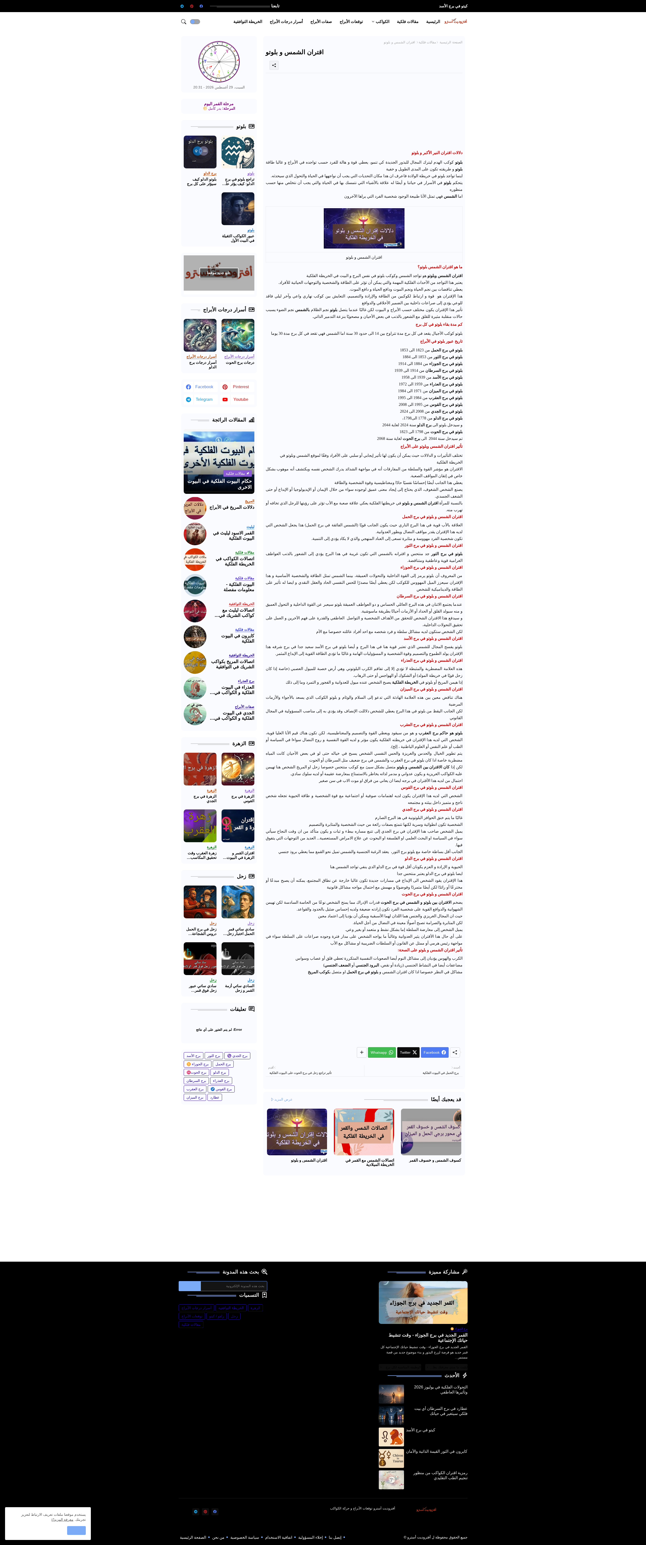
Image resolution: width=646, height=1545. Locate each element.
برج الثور (213, 1056)
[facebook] (201, 6)
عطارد (214, 1097)
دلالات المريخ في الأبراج (231, 507)
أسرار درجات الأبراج (286, 21)
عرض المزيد (283, 1099)
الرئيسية (433, 21)
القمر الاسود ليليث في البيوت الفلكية (233, 535)
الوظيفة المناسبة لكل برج (403, 1367)
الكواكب (382, 21)
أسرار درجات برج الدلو (203, 364)
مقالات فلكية (408, 21)
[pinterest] (191, 6)
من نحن (218, 1537)
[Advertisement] (364, 112)
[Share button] (362, 1052)
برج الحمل (223, 1064)
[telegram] (182, 6)
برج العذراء (221, 1081)
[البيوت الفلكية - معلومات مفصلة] (195, 585)
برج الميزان (194, 1097)
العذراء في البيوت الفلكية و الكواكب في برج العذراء (234, 690)
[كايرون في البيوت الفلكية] (195, 636)
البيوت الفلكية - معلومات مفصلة (239, 587)
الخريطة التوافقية (247, 21)
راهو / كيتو (216, 1316)
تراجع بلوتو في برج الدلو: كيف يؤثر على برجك (238, 181)
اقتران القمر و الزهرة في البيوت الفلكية (240, 855)
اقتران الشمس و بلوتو (309, 1160)
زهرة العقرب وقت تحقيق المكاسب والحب (202, 855)
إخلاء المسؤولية (310, 1537)
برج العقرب (195, 1089)
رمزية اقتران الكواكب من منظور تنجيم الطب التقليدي (440, 1475)
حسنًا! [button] (76, 1530)
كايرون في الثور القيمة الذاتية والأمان (438, 6)
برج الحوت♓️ (196, 1072)
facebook (204, 387)
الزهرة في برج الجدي (205, 798)
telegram (204, 399)
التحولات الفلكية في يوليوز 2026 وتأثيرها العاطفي (441, 1389)
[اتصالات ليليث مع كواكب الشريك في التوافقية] (195, 611)
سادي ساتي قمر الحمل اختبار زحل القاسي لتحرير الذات (240, 931)
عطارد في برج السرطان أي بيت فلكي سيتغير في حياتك (441, 1411)
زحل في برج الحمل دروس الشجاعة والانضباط (201, 931)
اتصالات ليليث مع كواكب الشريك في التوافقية (236, 613)
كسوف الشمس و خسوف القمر (435, 1160)
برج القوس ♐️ (221, 1089)
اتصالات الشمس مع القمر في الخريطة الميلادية (369, 1162)
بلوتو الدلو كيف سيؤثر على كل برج (202, 181)
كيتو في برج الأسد (420, 1430)
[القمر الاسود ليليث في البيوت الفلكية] (195, 534)
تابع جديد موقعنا (218, 273)
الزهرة (255, 1308)
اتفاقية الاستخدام (278, 1537)
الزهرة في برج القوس (242, 798)
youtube (240, 399)
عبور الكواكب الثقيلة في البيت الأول (238, 238)
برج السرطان (196, 1081)
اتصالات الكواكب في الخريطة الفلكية (235, 561)
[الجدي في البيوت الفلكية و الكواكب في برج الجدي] (195, 714)
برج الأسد (193, 1056)
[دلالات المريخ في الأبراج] (195, 508)
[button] (195, 21)
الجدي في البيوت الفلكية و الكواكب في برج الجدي (234, 715)
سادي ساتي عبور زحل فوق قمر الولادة (203, 988)
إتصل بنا (335, 1537)
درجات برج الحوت (240, 362)
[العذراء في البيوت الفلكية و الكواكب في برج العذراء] (195, 688)
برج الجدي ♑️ (237, 1056)
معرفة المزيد (63, 1520)
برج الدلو (219, 1072)
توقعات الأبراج (351, 21)
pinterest (241, 387)
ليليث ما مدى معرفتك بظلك (448, 1367)
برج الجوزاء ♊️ (197, 1064)
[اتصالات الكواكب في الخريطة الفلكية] (195, 559)
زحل (234, 1316)
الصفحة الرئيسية (451, 42)
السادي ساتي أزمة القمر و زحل (239, 988)
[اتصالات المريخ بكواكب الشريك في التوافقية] (195, 662)
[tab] (433, 21)
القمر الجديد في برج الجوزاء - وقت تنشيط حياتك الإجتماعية (428, 1337)
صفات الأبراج (321, 21)
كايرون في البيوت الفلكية (237, 638)
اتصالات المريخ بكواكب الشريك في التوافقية (232, 664)
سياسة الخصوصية (244, 1537)
